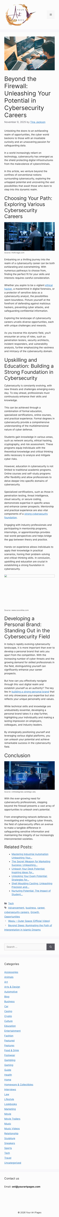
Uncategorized (12, 1162)
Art (6, 982)
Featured (9, 1040)
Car (6, 1006)
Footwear (9, 1055)
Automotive (10, 991)
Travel (7, 1157)
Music (7, 1123)
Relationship (11, 1133)
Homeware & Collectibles (18, 1084)
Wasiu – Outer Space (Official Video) (29, 921)
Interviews (10, 1089)
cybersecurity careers (16, 912)
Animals (8, 977)
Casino (8, 1011)
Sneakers (9, 1143)
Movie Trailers (12, 1118)
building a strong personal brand (30, 691)
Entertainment (12, 1030)
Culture (8, 1021)
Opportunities (12, 916)
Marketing (10, 1109)
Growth (35, 912)
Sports (8, 1148)
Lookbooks (10, 1104)
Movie (7, 1113)
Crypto (8, 1016)
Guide (7, 1069)
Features (9, 1045)
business (31, 907)
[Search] (51, 947)
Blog (6, 996)
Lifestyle (9, 1099)
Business (9, 1001)
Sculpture (9, 1138)
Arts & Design (12, 986)
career (41, 907)
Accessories (11, 972)
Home (7, 1079)
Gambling (9, 1060)
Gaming (8, 1065)
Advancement (16, 907)
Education (10, 1025)
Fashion (8, 1035)
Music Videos (12, 1128)
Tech (11, 903)
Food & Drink (11, 1050)
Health (8, 1074)
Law (6, 1094)
